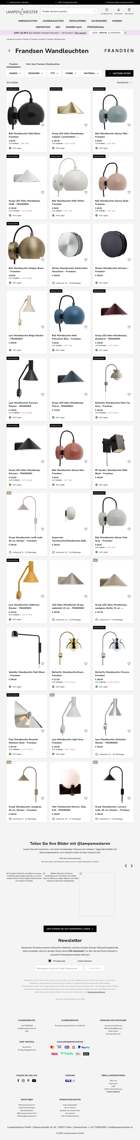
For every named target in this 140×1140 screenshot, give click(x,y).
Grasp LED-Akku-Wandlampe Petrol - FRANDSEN (67, 404)
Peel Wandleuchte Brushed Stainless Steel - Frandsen (23, 741)
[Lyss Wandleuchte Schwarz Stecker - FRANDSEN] (27, 389)
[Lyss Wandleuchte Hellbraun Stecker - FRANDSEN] (27, 591)
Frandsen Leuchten (37, 39)
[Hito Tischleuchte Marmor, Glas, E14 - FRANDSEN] (70, 792)
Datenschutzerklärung (96, 992)
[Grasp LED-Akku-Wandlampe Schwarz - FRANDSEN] (27, 457)
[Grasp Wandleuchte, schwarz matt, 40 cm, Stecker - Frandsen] (113, 792)
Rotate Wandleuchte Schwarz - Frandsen (112, 270)
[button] (42, 125)
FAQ (26, 1031)
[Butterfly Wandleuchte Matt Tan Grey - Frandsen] (113, 389)
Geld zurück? (113, 1031)
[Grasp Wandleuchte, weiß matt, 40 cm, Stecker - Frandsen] (27, 524)
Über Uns (113, 1080)
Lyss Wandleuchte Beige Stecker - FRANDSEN (26, 337)
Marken (26, 39)
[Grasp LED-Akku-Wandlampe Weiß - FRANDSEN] (27, 187)
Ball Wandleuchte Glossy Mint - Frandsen (112, 135)
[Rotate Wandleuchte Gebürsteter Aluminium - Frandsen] (70, 255)
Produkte (13, 64)
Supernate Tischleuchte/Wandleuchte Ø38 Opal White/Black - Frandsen (69, 539)
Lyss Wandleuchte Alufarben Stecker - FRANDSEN (110, 741)
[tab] (15, 73)
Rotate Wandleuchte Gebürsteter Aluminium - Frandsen (70, 270)
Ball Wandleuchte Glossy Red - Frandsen (68, 472)
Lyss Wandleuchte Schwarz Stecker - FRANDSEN (23, 404)
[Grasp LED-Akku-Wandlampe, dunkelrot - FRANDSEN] (113, 322)
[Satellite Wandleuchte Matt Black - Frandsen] (27, 659)
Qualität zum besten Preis (70, 1110)
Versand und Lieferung (113, 1025)
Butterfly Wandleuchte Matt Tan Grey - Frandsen (112, 404)
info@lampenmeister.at (27, 1028)
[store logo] (22, 11)
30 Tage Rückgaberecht (27, 1050)
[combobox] (69, 11)
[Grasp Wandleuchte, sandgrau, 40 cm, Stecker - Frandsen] (27, 792)
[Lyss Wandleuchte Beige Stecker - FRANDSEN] (27, 322)
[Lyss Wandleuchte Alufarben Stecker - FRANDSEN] (113, 726)
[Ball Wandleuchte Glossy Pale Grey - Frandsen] (113, 524)
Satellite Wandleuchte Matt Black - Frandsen (27, 674)
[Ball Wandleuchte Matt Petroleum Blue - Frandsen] (70, 322)
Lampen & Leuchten (14, 39)
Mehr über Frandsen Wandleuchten (43, 64)
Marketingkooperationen (26, 1116)
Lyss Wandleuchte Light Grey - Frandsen (68, 741)
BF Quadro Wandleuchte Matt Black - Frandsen (111, 472)
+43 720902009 (27, 1025)
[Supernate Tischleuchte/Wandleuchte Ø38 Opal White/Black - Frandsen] (70, 524)
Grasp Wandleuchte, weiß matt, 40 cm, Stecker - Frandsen (26, 539)
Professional (95, 27)
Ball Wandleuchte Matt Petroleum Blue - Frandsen (66, 337)
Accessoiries (70, 1113)
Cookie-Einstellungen (27, 1107)
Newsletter (26, 1047)
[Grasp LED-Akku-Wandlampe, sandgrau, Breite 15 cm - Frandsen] (113, 591)
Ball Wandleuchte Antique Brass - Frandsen (26, 270)
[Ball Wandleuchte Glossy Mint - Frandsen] (113, 120)
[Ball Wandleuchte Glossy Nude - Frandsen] (113, 187)
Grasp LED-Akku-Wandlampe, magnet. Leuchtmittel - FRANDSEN (68, 135)
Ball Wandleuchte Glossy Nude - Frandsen (112, 202)
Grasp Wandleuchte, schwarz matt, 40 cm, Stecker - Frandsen (112, 808)
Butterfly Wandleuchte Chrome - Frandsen (113, 674)
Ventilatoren (77, 20)
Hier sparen (80, 32)
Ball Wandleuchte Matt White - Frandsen (69, 202)
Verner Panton (70, 1107)
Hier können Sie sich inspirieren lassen (68, 928)
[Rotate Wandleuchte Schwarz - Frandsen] (113, 255)
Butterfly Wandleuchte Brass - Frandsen (68, 674)
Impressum (113, 1083)
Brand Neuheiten (26, 1110)
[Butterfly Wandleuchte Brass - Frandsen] (70, 659)
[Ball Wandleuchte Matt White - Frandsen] (70, 187)
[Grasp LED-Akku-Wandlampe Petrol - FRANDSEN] (70, 389)
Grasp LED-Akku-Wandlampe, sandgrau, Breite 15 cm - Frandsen (111, 606)
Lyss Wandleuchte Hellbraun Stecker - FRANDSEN (24, 606)
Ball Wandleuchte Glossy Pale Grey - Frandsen (111, 539)
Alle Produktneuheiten (70, 1116)
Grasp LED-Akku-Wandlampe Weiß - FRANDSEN (24, 202)
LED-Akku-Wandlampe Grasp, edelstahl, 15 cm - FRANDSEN (68, 606)
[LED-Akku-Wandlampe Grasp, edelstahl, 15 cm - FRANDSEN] (70, 591)
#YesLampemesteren (27, 1105)
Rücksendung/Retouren (113, 1028)
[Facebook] (18, 1080)
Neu (58, 27)
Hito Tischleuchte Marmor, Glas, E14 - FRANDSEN (69, 808)
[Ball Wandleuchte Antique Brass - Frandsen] (27, 255)
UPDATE (106, 32)
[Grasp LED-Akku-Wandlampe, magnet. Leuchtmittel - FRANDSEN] (70, 120)
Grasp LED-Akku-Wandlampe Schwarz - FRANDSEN (24, 472)
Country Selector (113, 1092)
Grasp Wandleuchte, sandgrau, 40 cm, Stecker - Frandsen (25, 808)
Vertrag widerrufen (113, 1034)
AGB (113, 1086)
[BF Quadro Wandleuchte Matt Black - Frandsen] (113, 457)
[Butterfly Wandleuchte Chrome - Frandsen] (113, 659)
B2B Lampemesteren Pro (27, 1113)
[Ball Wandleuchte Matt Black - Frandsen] (27, 120)
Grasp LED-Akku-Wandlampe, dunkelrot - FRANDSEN (111, 337)
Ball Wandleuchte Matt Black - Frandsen (25, 135)
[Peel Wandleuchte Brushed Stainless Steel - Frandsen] (27, 726)
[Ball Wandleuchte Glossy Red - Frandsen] (70, 457)
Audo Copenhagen (70, 1105)
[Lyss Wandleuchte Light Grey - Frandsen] (70, 726)
